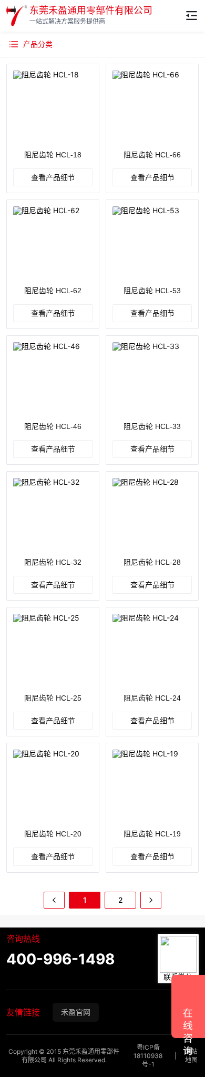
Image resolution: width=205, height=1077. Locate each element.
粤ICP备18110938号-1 (148, 1055)
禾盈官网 (75, 1012)
